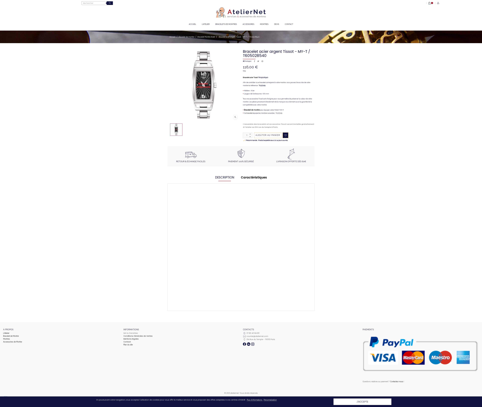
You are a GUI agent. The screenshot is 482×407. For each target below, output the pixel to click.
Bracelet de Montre (11, 336)
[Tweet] (258, 61)
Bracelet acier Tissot (250, 77)
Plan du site (128, 345)
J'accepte (362, 401)
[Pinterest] (262, 61)
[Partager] (254, 61)
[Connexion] (438, 3)
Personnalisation (270, 400)
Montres (6, 339)
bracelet (249, 113)
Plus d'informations (255, 400)
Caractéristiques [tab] (254, 177)
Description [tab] (224, 177)
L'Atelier (6, 333)
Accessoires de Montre (12, 342)
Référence (189, 213)
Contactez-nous (396, 382)
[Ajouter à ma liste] (285, 135)
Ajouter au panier (268, 135)
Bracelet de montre (252, 110)
